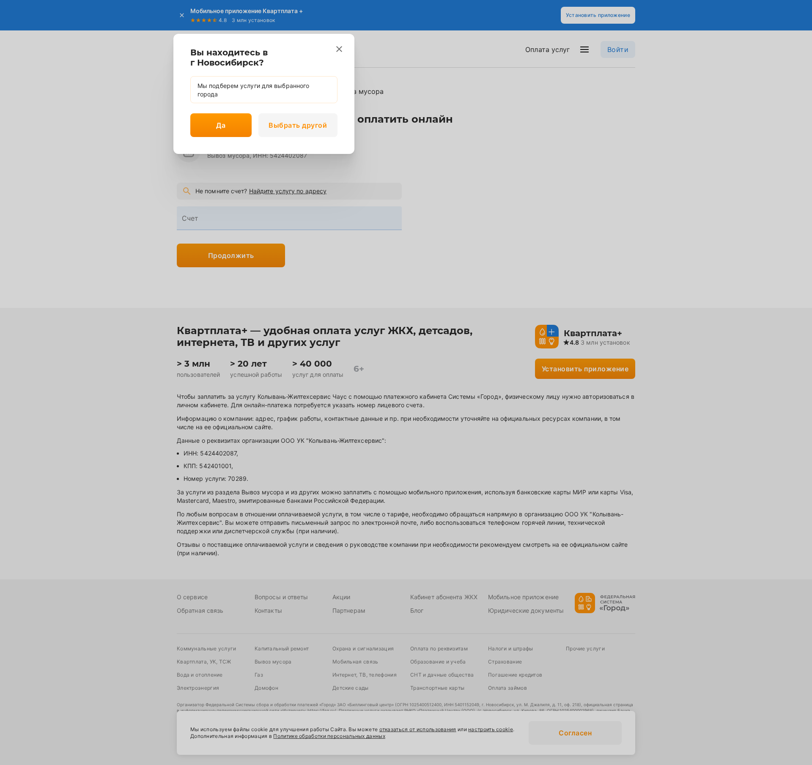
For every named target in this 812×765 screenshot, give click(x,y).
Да (220, 125)
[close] (339, 49)
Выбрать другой (298, 125)
